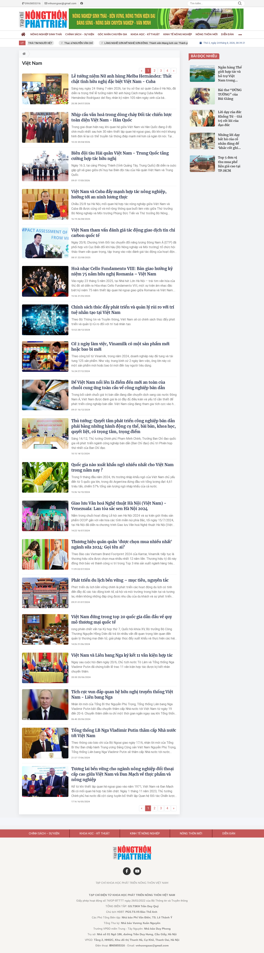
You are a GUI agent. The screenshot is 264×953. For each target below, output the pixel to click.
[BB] (156, 19)
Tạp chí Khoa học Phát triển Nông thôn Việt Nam (132, 883)
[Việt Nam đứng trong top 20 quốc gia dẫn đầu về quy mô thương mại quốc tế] (45, 629)
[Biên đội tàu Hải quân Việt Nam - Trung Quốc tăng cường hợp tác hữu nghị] (45, 165)
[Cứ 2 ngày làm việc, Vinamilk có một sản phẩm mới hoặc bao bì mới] (45, 356)
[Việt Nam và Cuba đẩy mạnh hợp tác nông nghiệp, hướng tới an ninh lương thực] (45, 204)
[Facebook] (127, 871)
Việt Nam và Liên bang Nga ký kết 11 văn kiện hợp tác (122, 655)
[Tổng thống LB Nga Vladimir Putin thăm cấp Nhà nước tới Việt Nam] (45, 743)
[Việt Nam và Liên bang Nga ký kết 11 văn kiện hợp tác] (45, 668)
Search (240, 3)
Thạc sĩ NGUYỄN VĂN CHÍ (68, 43)
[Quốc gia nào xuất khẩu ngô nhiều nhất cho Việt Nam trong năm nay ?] (45, 477)
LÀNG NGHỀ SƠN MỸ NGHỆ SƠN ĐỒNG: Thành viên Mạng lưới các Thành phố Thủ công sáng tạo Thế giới (154, 43)
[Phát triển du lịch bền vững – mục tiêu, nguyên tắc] (45, 593)
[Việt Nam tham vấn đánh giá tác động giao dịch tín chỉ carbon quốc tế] (45, 242)
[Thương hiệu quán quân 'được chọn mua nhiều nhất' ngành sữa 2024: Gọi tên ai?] (45, 554)
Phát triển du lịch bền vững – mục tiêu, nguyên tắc (120, 580)
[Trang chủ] (23, 34)
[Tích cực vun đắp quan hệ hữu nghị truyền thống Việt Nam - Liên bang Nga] (45, 704)
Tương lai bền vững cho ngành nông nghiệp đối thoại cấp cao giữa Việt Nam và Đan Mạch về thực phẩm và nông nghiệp (122, 774)
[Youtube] (137, 871)
